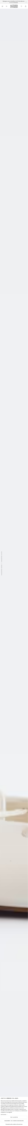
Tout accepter (14, 1117)
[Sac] (26, 6)
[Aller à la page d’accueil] (14, 6)
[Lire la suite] (14, 2)
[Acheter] (2, 6)
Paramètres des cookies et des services (14, 1124)
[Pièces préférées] (21, 6)
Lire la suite (3, 1114)
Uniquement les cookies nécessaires (14, 1120)
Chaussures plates (1, 556)
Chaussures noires (1, 569)
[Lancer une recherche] (6, 6)
